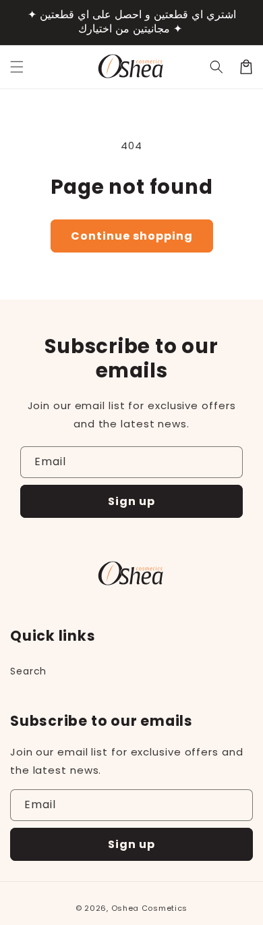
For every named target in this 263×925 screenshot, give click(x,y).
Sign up (131, 501)
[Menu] (17, 67)
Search (28, 671)
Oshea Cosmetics (149, 908)
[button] (216, 67)
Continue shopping (132, 236)
